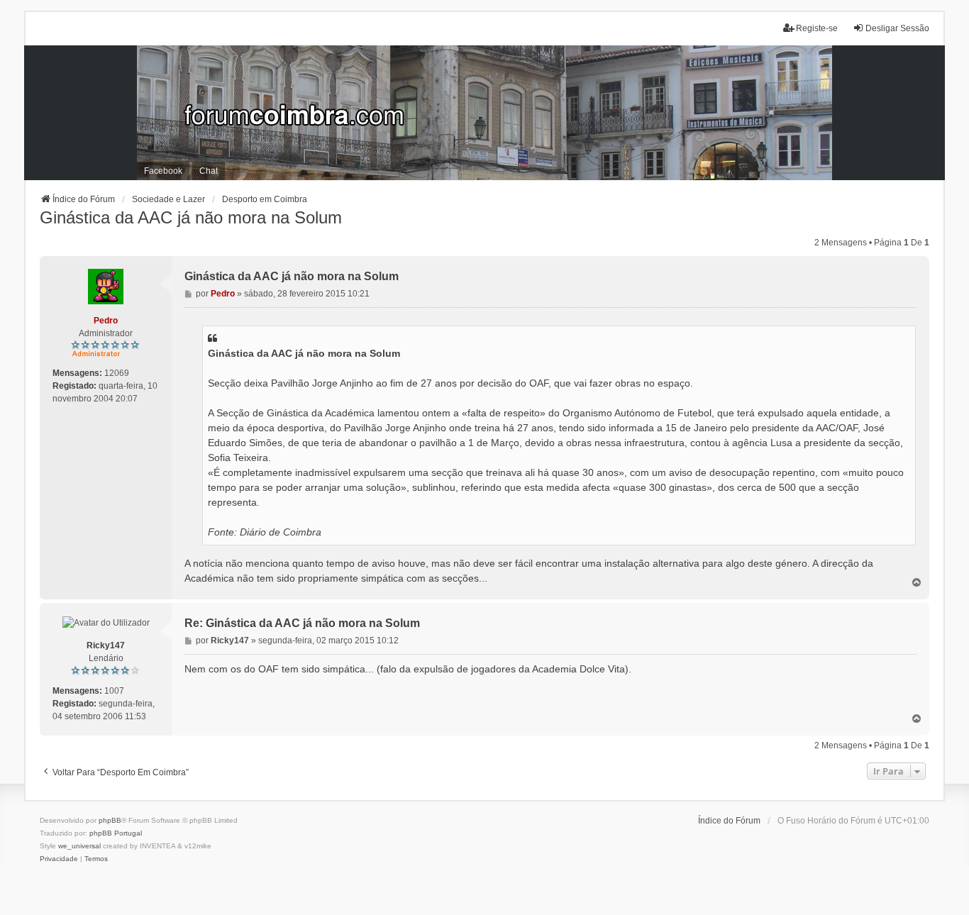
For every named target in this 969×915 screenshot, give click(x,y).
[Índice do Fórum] (484, 112)
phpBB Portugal (115, 833)
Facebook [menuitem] (163, 171)
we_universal (79, 846)
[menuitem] (59, 859)
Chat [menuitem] (208, 171)
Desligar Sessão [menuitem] (897, 28)
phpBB (110, 820)
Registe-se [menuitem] (817, 28)
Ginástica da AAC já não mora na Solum (191, 217)
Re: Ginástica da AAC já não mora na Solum (302, 623)
